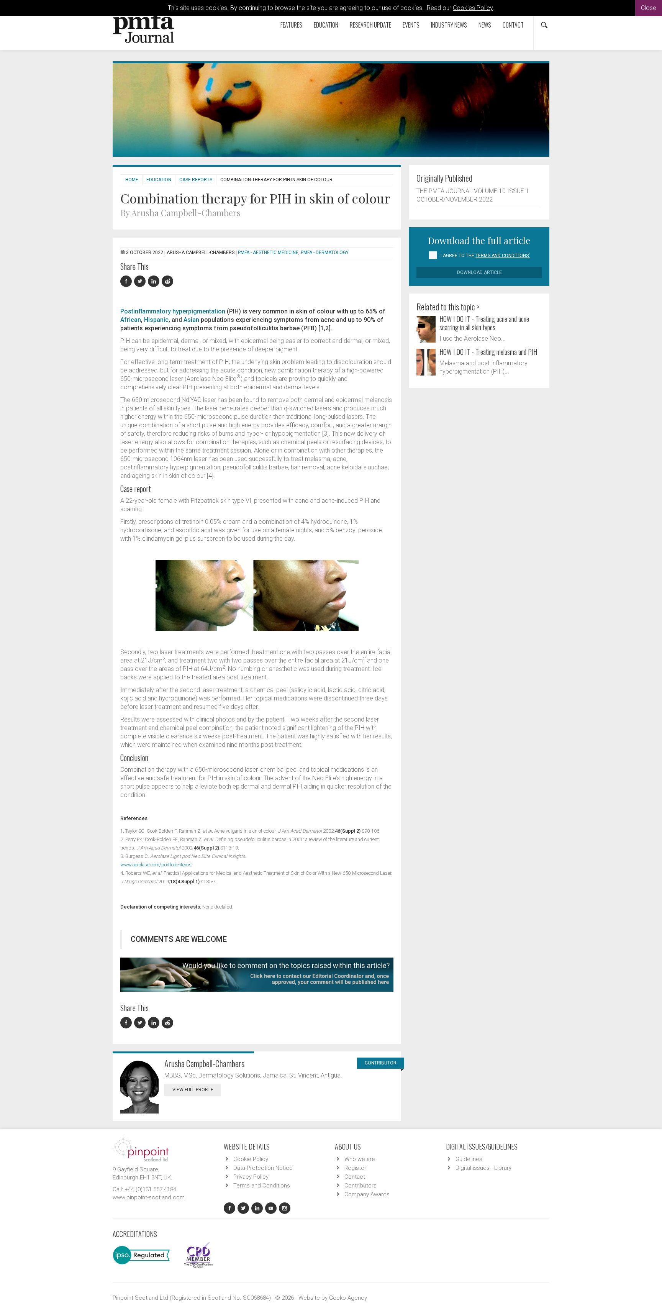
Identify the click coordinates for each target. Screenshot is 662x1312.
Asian (191, 319)
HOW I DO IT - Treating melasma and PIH (488, 352)
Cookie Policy (250, 1159)
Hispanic (156, 319)
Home (131, 179)
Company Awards (367, 1194)
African (130, 319)
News (484, 25)
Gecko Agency (348, 1297)
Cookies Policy (473, 7)
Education (326, 25)
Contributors (360, 1185)
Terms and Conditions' (502, 255)
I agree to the (485, 255)
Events (411, 25)
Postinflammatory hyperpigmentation (172, 311)
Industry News (449, 25)
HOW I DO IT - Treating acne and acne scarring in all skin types (484, 323)
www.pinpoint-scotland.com (149, 1197)
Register (355, 1167)
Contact (513, 25)
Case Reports (195, 179)
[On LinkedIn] (155, 281)
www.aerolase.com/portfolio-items (156, 865)
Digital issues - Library (483, 1167)
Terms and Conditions (261, 1185)
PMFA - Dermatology (325, 252)
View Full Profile (192, 1089)
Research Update (370, 25)
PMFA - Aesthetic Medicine (268, 252)
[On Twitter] (141, 281)
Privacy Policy (251, 1176)
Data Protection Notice (263, 1167)
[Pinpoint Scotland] (141, 1148)
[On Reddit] (168, 281)
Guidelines (469, 1159)
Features (291, 25)
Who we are (359, 1159)
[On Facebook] (127, 281)
